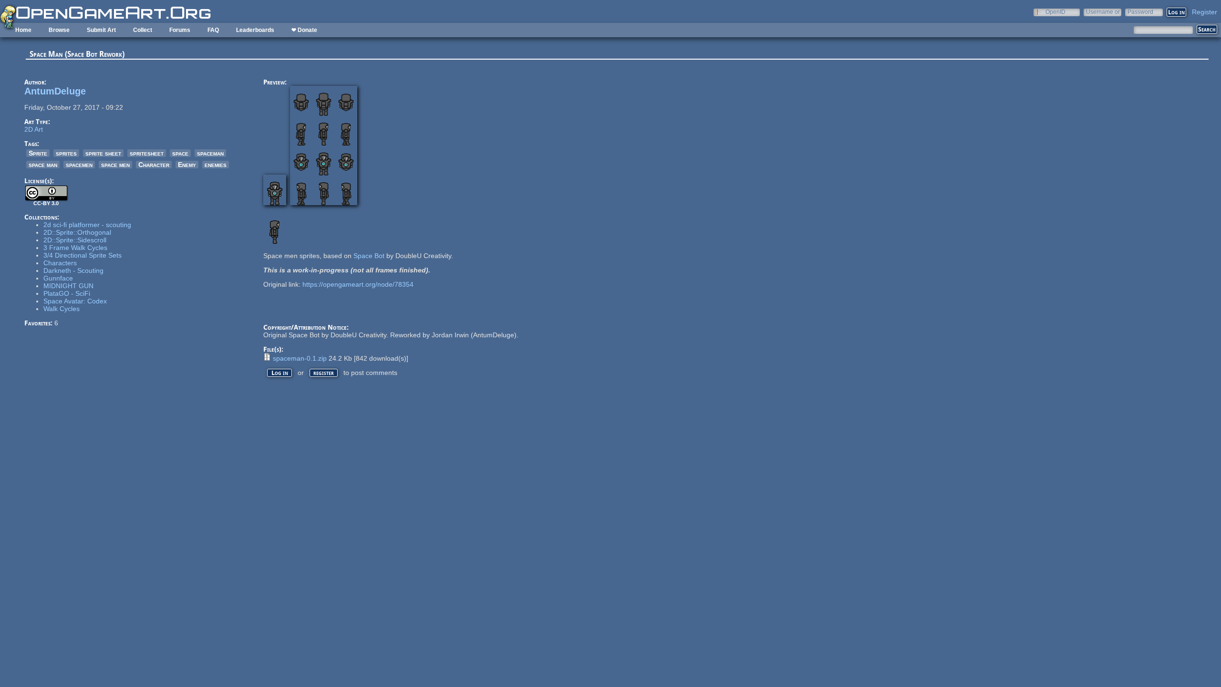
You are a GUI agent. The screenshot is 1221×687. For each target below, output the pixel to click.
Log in (279, 372)
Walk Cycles (61, 308)
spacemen (79, 164)
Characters (60, 263)
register (323, 372)
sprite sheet (103, 153)
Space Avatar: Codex (75, 301)
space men (115, 164)
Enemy (187, 164)
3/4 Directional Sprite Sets (82, 255)
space (180, 153)
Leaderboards (255, 30)
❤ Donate (304, 30)
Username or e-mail (1103, 12)
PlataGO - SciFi (66, 293)
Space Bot (368, 256)
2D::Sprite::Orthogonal (77, 232)
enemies (216, 164)
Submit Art (101, 30)
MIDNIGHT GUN (68, 286)
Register (1204, 12)
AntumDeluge (55, 91)
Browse (59, 30)
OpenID (1055, 12)
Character (153, 164)
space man (43, 164)
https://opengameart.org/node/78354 (358, 284)
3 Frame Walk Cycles (75, 247)
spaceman (210, 153)
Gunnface (58, 278)
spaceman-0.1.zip (300, 358)
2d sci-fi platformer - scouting (87, 225)
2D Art (33, 129)
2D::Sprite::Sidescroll (74, 240)
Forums (179, 30)
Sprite (38, 153)
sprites (66, 153)
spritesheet (147, 153)
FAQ (213, 30)
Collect (142, 30)
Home (23, 30)
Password (1140, 12)
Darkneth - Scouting (73, 270)
